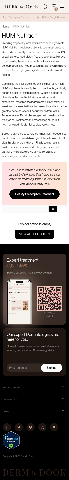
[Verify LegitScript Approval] (11, 448)
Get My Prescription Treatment (34, 194)
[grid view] (53, 209)
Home (5, 26)
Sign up (51, 368)
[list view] (61, 209)
